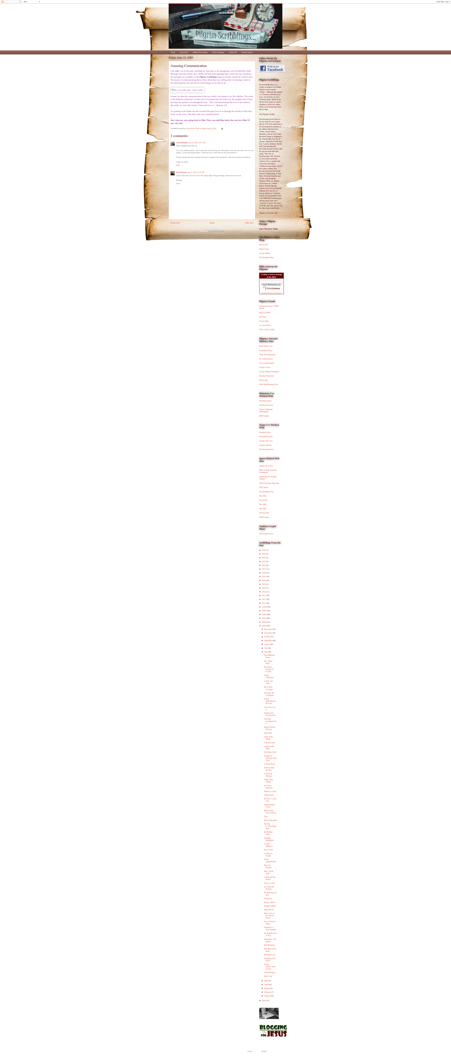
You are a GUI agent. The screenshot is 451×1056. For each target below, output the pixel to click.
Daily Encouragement (267, 354)
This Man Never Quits (270, 949)
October (267, 636)
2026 (264, 550)
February (267, 992)
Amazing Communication (270, 720)
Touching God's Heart (270, 959)
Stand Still (268, 733)
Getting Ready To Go (269, 805)
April (266, 984)
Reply (178, 165)
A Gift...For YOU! (268, 682)
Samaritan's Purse (265, 350)
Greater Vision (264, 367)
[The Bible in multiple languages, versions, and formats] (271, 290)
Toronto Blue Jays (266, 441)
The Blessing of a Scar (270, 893)
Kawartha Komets (266, 436)
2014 (264, 591)
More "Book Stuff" (268, 872)
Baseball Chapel (265, 400)
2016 (264, 584)
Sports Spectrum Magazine (269, 483)
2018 (264, 580)
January (267, 996)
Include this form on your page (271, 293)
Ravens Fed (263, 244)
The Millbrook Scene (269, 656)
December (268, 629)
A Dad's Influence (268, 844)
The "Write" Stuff (268, 662)
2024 (264, 557)
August (267, 644)
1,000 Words (268, 795)
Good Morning (269, 972)
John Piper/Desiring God (268, 384)
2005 (264, 625)
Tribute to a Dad (270, 791)
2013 (264, 595)
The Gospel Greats (266, 533)
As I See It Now (265, 325)
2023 (264, 561)
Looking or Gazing (268, 854)
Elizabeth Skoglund (266, 375)
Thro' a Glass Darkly (267, 329)
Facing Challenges (269, 676)
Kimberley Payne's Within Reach (269, 307)
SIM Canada (264, 415)
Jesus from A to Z (270, 708)
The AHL (263, 504)
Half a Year (268, 976)
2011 (264, 603)
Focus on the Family (266, 363)
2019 (264, 576)
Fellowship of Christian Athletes (267, 477)
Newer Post (175, 223)
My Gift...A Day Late (270, 799)
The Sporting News (266, 491)
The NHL (263, 508)
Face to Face (268, 849)
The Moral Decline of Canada (268, 669)
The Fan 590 (264, 512)
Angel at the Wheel (268, 737)
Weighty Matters (270, 906)
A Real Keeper (269, 742)
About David (184, 52)
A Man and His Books (269, 878)
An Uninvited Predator (269, 887)
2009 (264, 610)
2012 (264, 599)
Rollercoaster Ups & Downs (270, 811)
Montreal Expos (265, 432)
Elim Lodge (263, 380)
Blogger (264, 1051)
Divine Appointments (270, 860)
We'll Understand (270, 820)
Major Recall (269, 909)
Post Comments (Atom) (216, 231)
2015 (264, 588)
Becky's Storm (269, 902)
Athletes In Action (266, 465)
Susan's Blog (264, 321)
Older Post (249, 223)
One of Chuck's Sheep (270, 922)
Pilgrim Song (264, 249)
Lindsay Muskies (265, 445)
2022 (264, 565)
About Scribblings (218, 52)
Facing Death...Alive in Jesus (270, 966)
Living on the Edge (269, 747)
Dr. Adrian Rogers (266, 358)
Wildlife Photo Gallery (200, 52)
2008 (264, 614)
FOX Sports (263, 487)
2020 (264, 572)
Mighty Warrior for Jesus (269, 728)
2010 (264, 607)
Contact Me (233, 52)
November (268, 633)
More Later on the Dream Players (269, 915)
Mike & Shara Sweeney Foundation (268, 471)
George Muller (264, 253)
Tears (266, 816)
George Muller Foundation (269, 371)
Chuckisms (268, 898)
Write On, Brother (267, 866)
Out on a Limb (269, 883)
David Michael (181, 172)
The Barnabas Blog (266, 257)
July (266, 648)
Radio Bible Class (266, 346)
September (268, 640)
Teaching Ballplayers (269, 839)
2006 (264, 622)
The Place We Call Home (269, 694)
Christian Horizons (266, 405)
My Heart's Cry (269, 954)
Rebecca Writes (265, 312)
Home (173, 52)
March (267, 988)
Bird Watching (269, 945)
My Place (262, 316)
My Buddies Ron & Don (270, 934)
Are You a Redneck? (268, 786)
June (266, 651)
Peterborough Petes (266, 449)
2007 (264, 618)
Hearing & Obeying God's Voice (270, 758)
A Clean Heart (269, 764)
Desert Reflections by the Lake (270, 700)
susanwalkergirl (181, 142)
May (266, 980)
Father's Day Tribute (268, 780)
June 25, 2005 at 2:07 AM (196, 142)
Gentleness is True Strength (270, 928)
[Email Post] (222, 128)
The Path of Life (270, 752)
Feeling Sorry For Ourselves (270, 714)
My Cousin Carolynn (268, 688)
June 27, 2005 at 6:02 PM (195, 172)
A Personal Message (268, 774)
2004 (264, 1000)
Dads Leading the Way (269, 768)
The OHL (263, 496)
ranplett (249, 1051)
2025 (264, 554)
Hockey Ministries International (266, 410)
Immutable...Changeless (270, 940)
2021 (264, 569)
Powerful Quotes (247, 52)
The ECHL (263, 500)
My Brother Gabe (268, 833)
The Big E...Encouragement (270, 825)
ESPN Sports (264, 517)
